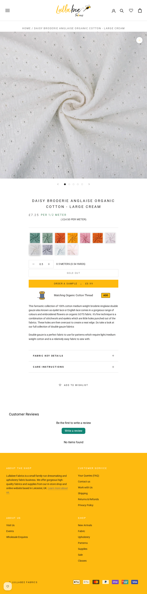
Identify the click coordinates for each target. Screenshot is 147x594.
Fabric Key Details (48, 355)
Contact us (84, 481)
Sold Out (73, 273)
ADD (105, 295)
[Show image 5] (82, 184)
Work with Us (85, 487)
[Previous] (57, 184)
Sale (80, 554)
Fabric (81, 531)
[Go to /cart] (140, 10)
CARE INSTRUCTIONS (48, 366)
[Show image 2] (69, 184)
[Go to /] (73, 10)
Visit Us (10, 525)
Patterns (83, 543)
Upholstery (84, 537)
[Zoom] (139, 40)
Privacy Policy (85, 505)
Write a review (73, 430)
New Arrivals (85, 525)
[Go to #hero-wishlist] (131, 10)
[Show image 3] (73, 184)
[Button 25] (48, 264)
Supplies (82, 548)
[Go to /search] (122, 10)
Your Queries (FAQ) (88, 475)
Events (10, 531)
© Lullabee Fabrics (23, 582)
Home (26, 28)
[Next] (89, 184)
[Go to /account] (113, 10)
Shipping (83, 493)
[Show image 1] (65, 184)
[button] (35, 238)
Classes (82, 560)
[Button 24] (33, 264)
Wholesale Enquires (17, 537)
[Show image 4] (78, 184)
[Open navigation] (7, 10)
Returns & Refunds (88, 499)
